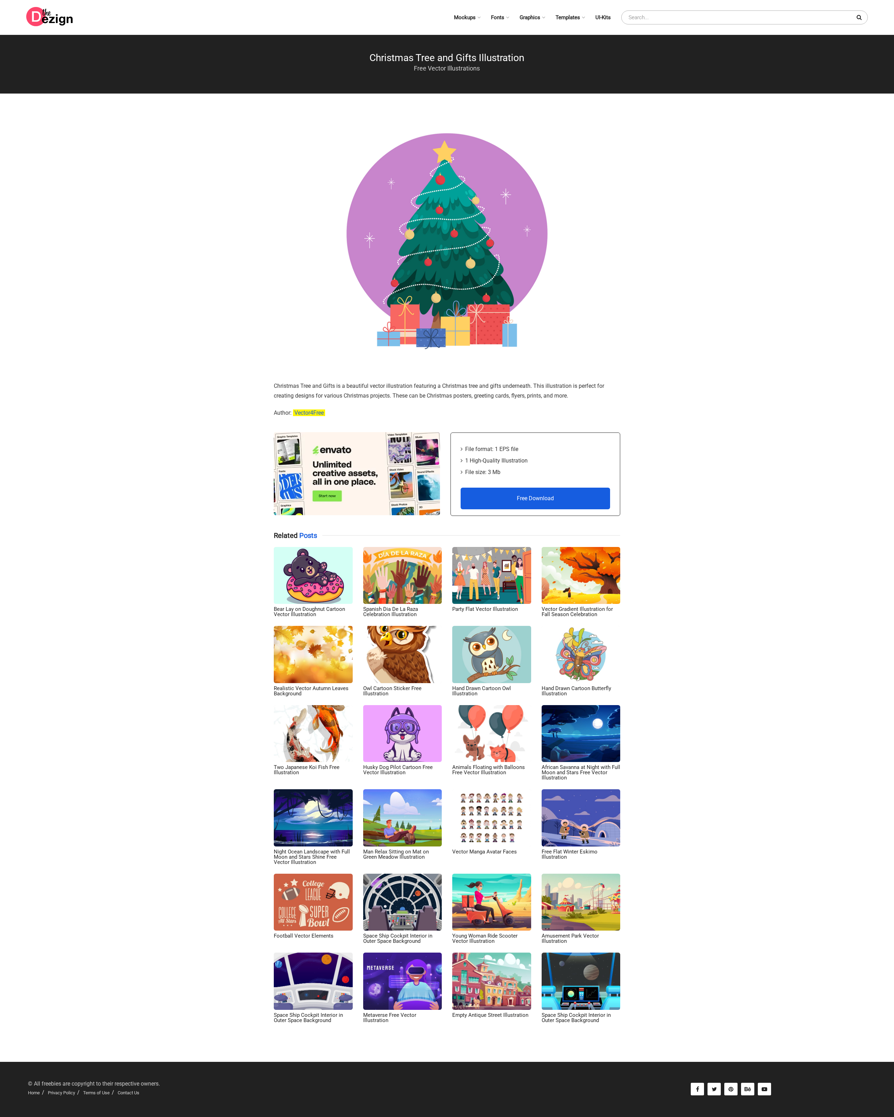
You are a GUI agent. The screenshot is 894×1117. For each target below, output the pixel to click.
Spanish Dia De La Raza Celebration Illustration (390, 611)
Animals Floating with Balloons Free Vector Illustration (488, 770)
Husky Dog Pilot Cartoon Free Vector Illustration (398, 770)
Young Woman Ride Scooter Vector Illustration (485, 938)
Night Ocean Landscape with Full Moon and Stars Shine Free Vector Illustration (312, 857)
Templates (568, 17)
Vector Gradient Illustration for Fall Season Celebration (577, 611)
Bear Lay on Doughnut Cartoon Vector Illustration (309, 611)
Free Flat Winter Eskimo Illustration (570, 854)
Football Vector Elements (304, 936)
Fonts (497, 17)
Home (34, 1092)
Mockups (465, 17)
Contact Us (128, 1092)
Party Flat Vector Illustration (485, 609)
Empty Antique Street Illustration (490, 1015)
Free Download (535, 498)
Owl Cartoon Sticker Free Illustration (392, 691)
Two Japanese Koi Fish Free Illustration (306, 770)
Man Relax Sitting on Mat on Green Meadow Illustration (396, 854)
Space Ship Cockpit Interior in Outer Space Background (397, 938)
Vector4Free (309, 412)
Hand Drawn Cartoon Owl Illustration (481, 691)
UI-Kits (603, 17)
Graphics (530, 17)
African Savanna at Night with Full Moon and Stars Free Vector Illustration (581, 772)
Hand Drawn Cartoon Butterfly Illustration (576, 691)
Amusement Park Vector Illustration (570, 938)
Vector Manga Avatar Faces (484, 852)
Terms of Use (96, 1092)
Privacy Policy (61, 1092)
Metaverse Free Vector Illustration (389, 1017)
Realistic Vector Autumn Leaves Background (311, 691)
